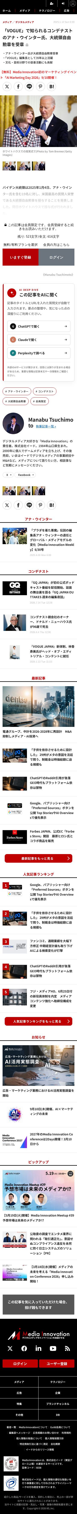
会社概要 (55, 1444)
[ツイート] (7, 86)
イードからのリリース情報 (40, 1449)
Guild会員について (60, 1427)
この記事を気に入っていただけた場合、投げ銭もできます (38, 1304)
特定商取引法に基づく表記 (34, 1444)
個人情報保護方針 (54, 1438)
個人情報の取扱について (29, 1438)
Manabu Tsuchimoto (50, 422)
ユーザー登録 (57, 1363)
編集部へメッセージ (19, 1432)
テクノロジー (47, 10)
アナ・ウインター (18, 391)
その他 (19, 1414)
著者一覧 (11, 1427)
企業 (57, 1393)
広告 (67, 10)
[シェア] (18, 86)
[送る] (29, 86)
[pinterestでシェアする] (40, 86)
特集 (19, 1404)
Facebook (24, 475)
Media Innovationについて (33, 1427)
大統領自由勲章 (17, 401)
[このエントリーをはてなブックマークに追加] (51, 86)
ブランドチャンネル (57, 1404)
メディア (24, 10)
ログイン (20, 1363)
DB (58, 1414)
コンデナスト (46, 391)
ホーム (7, 10)
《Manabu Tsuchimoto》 (58, 274)
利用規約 (66, 1432)
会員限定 (41, 401)
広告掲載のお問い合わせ (46, 1432)
